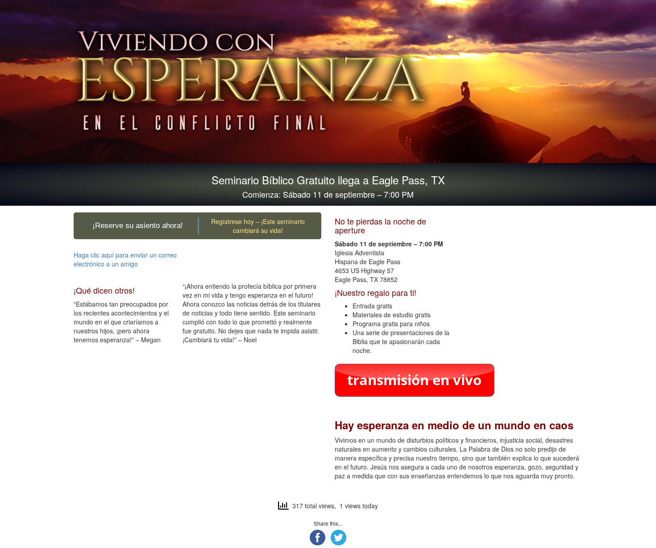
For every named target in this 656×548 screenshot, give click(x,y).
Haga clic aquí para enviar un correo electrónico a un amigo (125, 259)
